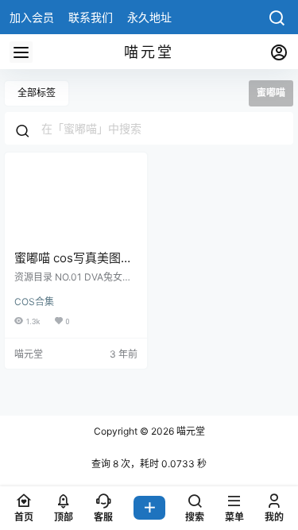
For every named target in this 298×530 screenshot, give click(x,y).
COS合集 (34, 302)
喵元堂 (189, 431)
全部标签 (36, 93)
